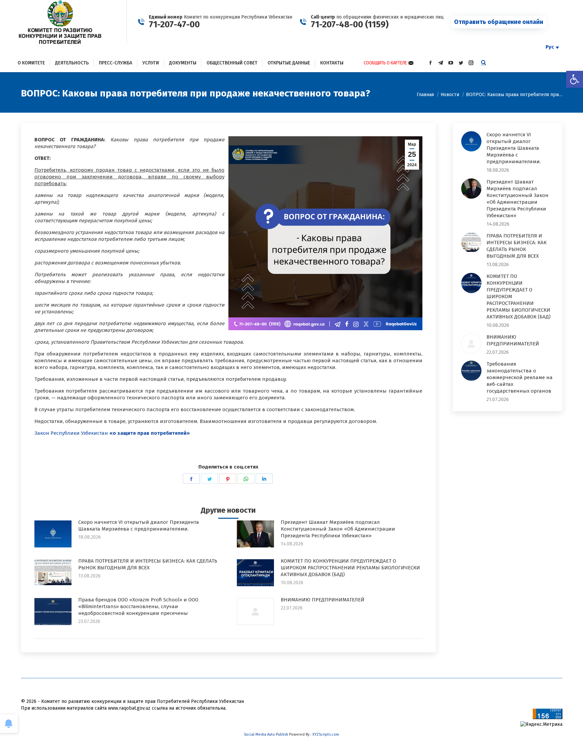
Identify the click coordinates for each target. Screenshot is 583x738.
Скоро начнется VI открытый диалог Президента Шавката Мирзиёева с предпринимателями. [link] (138, 525)
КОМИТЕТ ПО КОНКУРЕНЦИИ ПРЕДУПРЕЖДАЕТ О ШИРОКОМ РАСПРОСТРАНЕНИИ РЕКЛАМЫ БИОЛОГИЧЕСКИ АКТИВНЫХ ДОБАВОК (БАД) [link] (350, 567)
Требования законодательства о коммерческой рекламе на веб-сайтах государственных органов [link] (520, 377)
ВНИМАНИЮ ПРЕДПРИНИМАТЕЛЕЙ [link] (322, 600)
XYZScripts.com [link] (325, 734)
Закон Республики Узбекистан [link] (112, 433)
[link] (574, 79)
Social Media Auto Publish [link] (266, 734)
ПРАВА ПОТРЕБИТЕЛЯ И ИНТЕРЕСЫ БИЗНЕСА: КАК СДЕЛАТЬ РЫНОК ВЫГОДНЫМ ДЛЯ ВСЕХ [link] (147, 564)
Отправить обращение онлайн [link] (498, 22)
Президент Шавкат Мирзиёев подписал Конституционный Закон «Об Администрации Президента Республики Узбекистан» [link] (338, 529)
